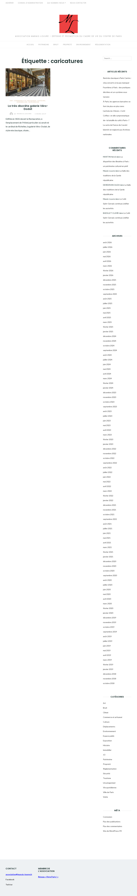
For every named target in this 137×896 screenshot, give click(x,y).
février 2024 (108, 383)
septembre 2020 (110, 575)
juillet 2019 (107, 641)
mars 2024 (107, 378)
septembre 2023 (110, 406)
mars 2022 (107, 491)
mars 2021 (107, 547)
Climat (105, 712)
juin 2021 (107, 533)
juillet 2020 (107, 585)
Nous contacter (78, 3)
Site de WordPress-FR (112, 831)
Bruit (56, 44)
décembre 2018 (109, 674)
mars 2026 (107, 266)
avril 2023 (107, 430)
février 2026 (108, 270)
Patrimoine (43, 44)
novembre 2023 (109, 397)
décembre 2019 (109, 617)
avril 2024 (107, 374)
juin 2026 (107, 252)
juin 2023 (107, 420)
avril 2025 (107, 317)
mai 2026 (107, 256)
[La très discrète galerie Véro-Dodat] (28, 82)
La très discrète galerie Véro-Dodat (28, 107)
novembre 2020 (109, 566)
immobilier (22, 102)
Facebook (10, 879)
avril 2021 (107, 542)
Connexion (107, 817)
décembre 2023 (109, 392)
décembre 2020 (109, 561)
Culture (106, 722)
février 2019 (108, 664)
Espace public (108, 736)
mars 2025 (107, 322)
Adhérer (10, 3)
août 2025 (107, 299)
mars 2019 (107, 660)
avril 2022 (107, 486)
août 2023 (107, 411)
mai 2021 (107, 538)
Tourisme (107, 778)
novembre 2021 (109, 510)
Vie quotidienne (109, 787)
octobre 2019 (108, 627)
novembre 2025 (109, 284)
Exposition (107, 740)
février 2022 (108, 496)
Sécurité (106, 773)
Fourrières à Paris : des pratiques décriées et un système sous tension (116, 92)
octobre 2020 (108, 571)
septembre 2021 (110, 519)
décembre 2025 (109, 280)
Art (11, 100)
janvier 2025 (108, 331)
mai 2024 (107, 369)
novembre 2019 (109, 622)
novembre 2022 (109, 453)
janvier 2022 (108, 500)
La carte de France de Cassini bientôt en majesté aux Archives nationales (116, 129)
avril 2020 (107, 599)
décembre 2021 (109, 505)
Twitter (9, 884)
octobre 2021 (108, 514)
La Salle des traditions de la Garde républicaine (116, 175)
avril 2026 (107, 261)
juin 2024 (107, 364)
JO (104, 755)
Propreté (67, 44)
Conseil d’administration (30, 3)
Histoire (41, 100)
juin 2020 (107, 589)
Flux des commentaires (112, 826)
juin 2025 (107, 308)
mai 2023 (107, 425)
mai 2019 (107, 650)
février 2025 (108, 327)
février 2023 (108, 439)
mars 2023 (107, 435)
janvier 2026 (108, 275)
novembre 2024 (109, 341)
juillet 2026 (107, 247)
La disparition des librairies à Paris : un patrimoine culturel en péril (116, 161)
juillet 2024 (107, 359)
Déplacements (109, 726)
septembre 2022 (110, 463)
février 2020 (108, 608)
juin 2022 (107, 477)
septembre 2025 (110, 294)
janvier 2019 (108, 669)
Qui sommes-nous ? (56, 3)
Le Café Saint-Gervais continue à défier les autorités (116, 203)
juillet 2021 (107, 528)
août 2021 (107, 524)
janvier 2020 (108, 613)
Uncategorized (109, 783)
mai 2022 (107, 481)
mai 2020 (107, 594)
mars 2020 (107, 603)
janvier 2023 (108, 444)
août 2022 (107, 467)
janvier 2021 (108, 556)
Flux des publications (111, 821)
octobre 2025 (108, 289)
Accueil (30, 44)
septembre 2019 (110, 632)
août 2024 (107, 355)
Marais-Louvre (23, 113)
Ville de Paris (108, 792)
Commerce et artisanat (25, 100)
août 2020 (107, 580)
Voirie (105, 797)
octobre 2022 (108, 458)
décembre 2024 (109, 336)
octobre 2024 (108, 345)
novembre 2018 (109, 678)
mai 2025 (107, 313)
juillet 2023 (107, 416)
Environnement (83, 44)
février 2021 (108, 552)
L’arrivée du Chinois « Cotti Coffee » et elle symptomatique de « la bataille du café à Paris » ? (116, 115)
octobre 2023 (108, 402)
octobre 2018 (108, 683)
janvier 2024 (108, 388)
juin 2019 (107, 646)
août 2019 (107, 636)
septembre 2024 (110, 350)
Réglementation (102, 44)
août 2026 (107, 242)
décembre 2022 (109, 449)
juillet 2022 (107, 472)
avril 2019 (107, 655)
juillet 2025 (107, 303)
